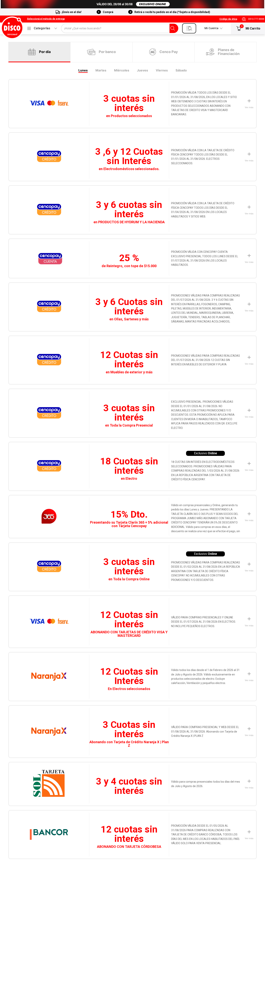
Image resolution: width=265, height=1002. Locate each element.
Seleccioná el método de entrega (46, 19)
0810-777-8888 (256, 19)
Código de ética (228, 19)
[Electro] (132, 4)
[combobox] (119, 28)
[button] (46, 19)
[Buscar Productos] (173, 28)
